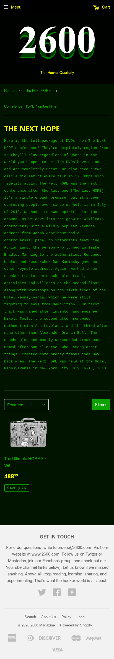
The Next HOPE (38, 90)
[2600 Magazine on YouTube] (72, 594)
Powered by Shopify (76, 625)
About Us (48, 616)
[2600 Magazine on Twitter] (42, 594)
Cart (105, 7)
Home (9, 90)
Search (30, 616)
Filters (100, 404)
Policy (66, 616)
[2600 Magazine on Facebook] (57, 594)
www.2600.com (45, 554)
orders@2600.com (74, 547)
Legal (81, 616)
